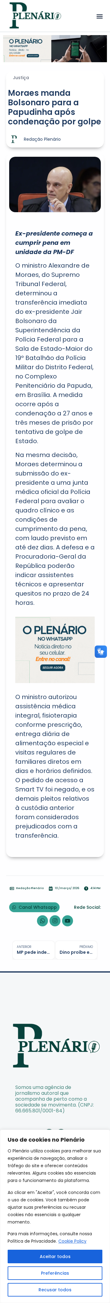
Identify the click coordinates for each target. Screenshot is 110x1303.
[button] (99, 16)
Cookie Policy (72, 1241)
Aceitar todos (55, 1256)
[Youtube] (67, 920)
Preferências (55, 1273)
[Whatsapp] (42, 920)
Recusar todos (55, 1290)
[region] (55, 1216)
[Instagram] (55, 920)
